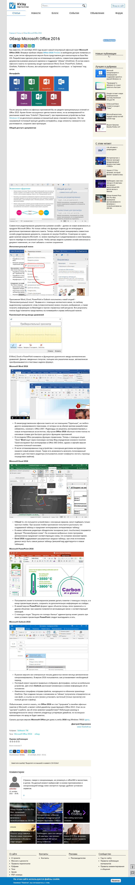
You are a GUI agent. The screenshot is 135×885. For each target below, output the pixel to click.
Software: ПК (22, 730)
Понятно (116, 881)
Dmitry (22, 755)
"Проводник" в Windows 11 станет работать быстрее (114, 85)
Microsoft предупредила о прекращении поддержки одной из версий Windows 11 (114, 75)
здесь (87, 720)
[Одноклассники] (22, 45)
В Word (12, 356)
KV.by (21, 4)
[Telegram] (11, 45)
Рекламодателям (78, 858)
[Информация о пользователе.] (14, 782)
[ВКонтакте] (18, 45)
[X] (14, 45)
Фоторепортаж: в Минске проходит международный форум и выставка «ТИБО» (49, 818)
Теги (13, 869)
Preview (51, 53)
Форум (119, 13)
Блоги (55, 13)
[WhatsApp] (29, 45)
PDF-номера (16, 875)
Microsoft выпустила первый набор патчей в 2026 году (115, 116)
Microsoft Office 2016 (23, 734)
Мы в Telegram (109, 40)
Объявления (97, 13)
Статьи (16, 13)
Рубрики (14, 866)
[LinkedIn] (33, 45)
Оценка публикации (18, 739)
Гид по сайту (106, 858)
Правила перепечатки (20, 864)
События (74, 13)
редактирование (27, 226)
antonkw (12, 789)
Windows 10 (14, 118)
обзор (37, 734)
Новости (35, 13)
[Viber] (25, 45)
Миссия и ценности (19, 861)
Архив (13, 872)
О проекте (15, 858)
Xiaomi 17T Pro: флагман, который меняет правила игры (75, 839)
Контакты (45, 858)
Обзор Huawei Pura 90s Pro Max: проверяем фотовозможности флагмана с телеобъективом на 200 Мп (22, 815)
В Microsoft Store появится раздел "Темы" (113, 106)
